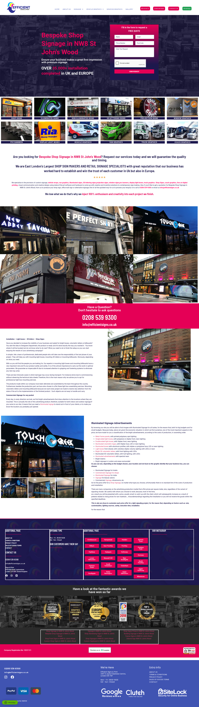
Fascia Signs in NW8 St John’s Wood (138, 636)
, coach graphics (170, 183)
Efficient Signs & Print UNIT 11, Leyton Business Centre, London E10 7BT (113, 674)
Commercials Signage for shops (107, 473)
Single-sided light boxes (104, 439)
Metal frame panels (102, 436)
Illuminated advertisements (105, 456)
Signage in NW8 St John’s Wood (99, 631)
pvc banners (124, 183)
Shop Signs (160, 183)
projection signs (102, 183)
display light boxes (136, 183)
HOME (57, 9)
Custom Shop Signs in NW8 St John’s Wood (60, 641)
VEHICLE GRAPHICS (94, 9)
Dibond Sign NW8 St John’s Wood (139, 639)
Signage (98, 478)
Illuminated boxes (101, 446)
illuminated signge (47, 404)
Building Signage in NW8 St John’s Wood (139, 634)
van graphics (64, 183)
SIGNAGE (77, 9)
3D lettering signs (89, 183)
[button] (10, 702)
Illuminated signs (75, 183)
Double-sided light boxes (104, 441)
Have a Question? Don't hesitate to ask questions (99, 308)
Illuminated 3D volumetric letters (107, 454)
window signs (114, 183)
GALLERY (129, 9)
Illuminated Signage (102, 475)
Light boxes (99, 449)
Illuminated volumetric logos (105, 444)
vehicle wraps (53, 183)
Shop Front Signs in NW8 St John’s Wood (60, 639)
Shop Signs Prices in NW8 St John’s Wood (139, 631)
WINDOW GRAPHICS (114, 9)
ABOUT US (67, 9)
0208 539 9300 (145, 188)
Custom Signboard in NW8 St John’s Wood (99, 641)
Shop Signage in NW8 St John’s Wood (60, 631)
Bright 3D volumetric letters (105, 451)
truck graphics (149, 183)
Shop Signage (115, 483)
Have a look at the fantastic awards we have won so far (99, 590)
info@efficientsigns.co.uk (99, 324)
